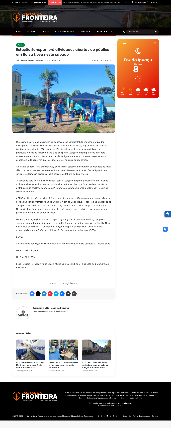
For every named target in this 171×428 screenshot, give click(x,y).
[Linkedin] (44, 293)
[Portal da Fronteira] (35, 17)
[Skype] (56, 293)
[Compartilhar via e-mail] (68, 293)
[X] (38, 293)
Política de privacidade (141, 416)
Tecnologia (84, 31)
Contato (155, 416)
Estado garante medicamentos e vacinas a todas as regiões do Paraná (63, 365)
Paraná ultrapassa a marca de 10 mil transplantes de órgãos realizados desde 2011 (30, 365)
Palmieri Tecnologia (84, 416)
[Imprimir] (74, 293)
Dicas (45, 31)
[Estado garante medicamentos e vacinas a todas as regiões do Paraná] (63, 350)
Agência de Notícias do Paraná (32, 60)
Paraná (21, 45)
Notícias (30, 31)
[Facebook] (32, 293)
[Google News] (69, 283)
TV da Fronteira (104, 31)
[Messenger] (62, 293)
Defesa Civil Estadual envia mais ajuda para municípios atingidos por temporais (95, 365)
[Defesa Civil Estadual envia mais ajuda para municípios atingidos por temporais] (96, 350)
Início (18, 31)
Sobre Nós (127, 416)
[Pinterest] (50, 293)
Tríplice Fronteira (63, 31)
